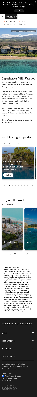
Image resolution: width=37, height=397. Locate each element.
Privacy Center (7, 381)
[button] (5, 185)
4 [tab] (19, 186)
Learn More (19, 11)
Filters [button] (7, 143)
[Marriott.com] (10, 388)
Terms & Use (6, 374)
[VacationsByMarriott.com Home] (11, 16)
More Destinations (7, 204)
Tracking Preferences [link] (9, 378)
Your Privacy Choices (12, 376)
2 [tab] (13, 186)
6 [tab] (24, 186)
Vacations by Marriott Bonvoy (17, 324)
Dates (23, 21)
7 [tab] (27, 186)
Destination (10, 21)
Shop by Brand (9, 357)
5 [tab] (21, 186)
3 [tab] (16, 186)
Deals (4, 333)
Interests (6, 349)
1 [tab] (10, 186)
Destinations (8, 341)
